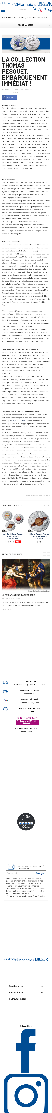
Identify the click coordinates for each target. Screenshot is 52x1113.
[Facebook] (26, 1072)
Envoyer (40, 873)
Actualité (46, 495)
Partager (10, 97)
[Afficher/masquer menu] (3, 10)
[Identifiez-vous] (45, 10)
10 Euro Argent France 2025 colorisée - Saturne (39, 536)
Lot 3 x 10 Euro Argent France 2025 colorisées (13, 536)
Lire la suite (6, 609)
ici (32, 893)
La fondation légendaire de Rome (18, 595)
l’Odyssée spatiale (18, 421)
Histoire (39, 495)
